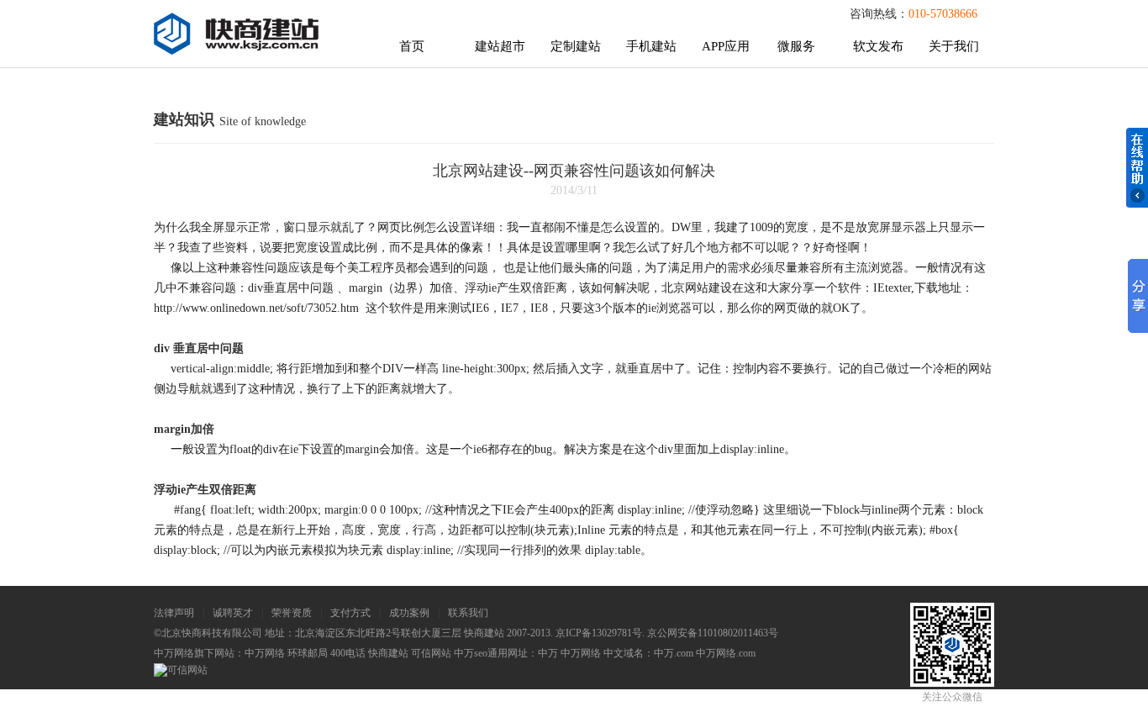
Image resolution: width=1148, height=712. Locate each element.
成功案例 (409, 613)
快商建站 (388, 653)
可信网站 (431, 653)
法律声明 (174, 613)
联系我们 (468, 613)
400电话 (348, 653)
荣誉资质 (291, 613)
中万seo (470, 653)
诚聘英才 (233, 613)
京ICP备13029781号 (599, 633)
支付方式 (350, 613)
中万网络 (265, 653)
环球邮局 (307, 653)
